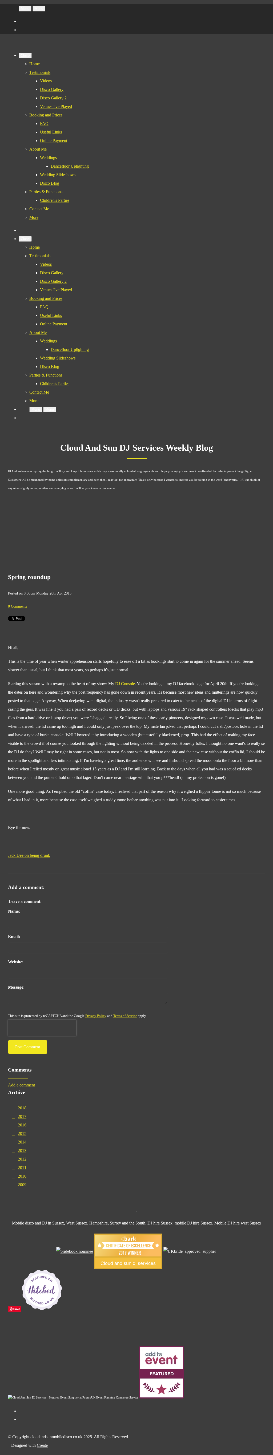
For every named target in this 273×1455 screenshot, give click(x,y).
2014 (22, 1142)
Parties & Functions (45, 191)
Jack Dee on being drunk (29, 855)
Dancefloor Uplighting (70, 166)
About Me (38, 149)
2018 (22, 1108)
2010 (22, 1176)
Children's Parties (54, 200)
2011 (22, 1167)
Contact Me (39, 209)
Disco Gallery (51, 89)
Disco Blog (49, 183)
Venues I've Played (56, 106)
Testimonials (39, 72)
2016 (22, 1125)
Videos (46, 81)
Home (34, 64)
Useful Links (51, 132)
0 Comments (17, 606)
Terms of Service (125, 1016)
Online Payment (53, 140)
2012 (22, 1159)
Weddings (48, 157)
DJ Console (125, 683)
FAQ (44, 123)
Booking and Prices (45, 115)
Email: (14, 936)
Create (42, 1445)
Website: (15, 962)
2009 (22, 1184)
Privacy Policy (95, 1016)
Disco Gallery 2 (53, 98)
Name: (14, 911)
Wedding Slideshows (57, 174)
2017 (22, 1116)
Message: (16, 987)
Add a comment (21, 1085)
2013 (22, 1150)
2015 (22, 1133)
